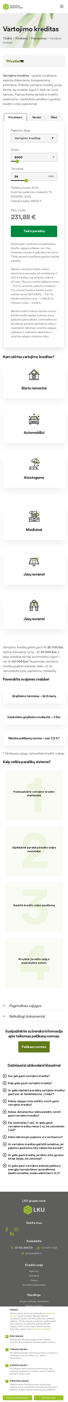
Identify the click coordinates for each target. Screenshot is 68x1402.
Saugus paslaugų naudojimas (34, 1301)
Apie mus (34, 1271)
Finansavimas (38, 38)
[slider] (17, 161)
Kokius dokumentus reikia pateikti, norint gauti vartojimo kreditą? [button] (34, 1113)
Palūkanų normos (34, 1047)
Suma (15, 149)
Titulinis (7, 38)
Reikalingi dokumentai (27, 1016)
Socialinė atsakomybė (34, 1284)
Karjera (34, 1280)
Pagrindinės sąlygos (25, 1005)
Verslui (36, 117)
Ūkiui (54, 117)
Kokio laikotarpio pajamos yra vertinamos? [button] (35, 1137)
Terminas (17, 169)
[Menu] (61, 6)
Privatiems (21, 38)
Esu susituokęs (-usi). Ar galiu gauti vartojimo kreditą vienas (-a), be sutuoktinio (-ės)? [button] (36, 1126)
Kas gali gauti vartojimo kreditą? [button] (29, 1076)
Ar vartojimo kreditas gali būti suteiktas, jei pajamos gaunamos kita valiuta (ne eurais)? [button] (35, 1146)
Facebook (7, 1229)
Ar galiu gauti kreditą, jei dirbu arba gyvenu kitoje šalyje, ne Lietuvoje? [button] (35, 1156)
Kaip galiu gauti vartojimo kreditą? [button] (30, 1083)
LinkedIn (12, 1233)
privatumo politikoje (41, 1329)
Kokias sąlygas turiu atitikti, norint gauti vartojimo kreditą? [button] (33, 1103)
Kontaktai (34, 1275)
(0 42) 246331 (24, 1247)
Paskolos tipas (20, 130)
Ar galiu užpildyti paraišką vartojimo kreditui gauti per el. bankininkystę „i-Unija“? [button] (36, 1092)
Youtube (16, 1229)
